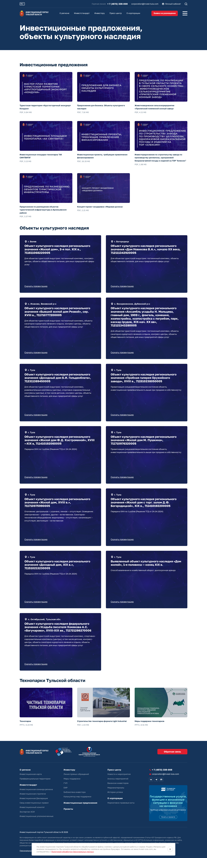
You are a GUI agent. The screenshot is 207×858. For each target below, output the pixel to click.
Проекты (68, 809)
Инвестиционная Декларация (34, 798)
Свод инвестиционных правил (34, 803)
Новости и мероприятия (119, 774)
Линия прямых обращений (76, 774)
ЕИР (65, 787)
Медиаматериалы (115, 787)
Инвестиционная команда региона (36, 789)
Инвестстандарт (82, 13)
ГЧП (65, 783)
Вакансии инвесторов (117, 783)
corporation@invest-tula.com (144, 4)
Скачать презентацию (35, 286)
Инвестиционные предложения (80, 803)
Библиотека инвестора (75, 792)
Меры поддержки (72, 778)
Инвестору (99, 13)
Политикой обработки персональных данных (72, 851)
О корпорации (133, 13)
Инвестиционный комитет (32, 807)
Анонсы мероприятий (117, 778)
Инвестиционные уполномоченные (36, 816)
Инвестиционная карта (31, 774)
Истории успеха (115, 792)
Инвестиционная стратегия (33, 794)
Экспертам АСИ (27, 812)
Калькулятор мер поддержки (77, 796)
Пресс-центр (115, 13)
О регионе (64, 13)
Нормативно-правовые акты (121, 803)
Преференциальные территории (35, 778)
